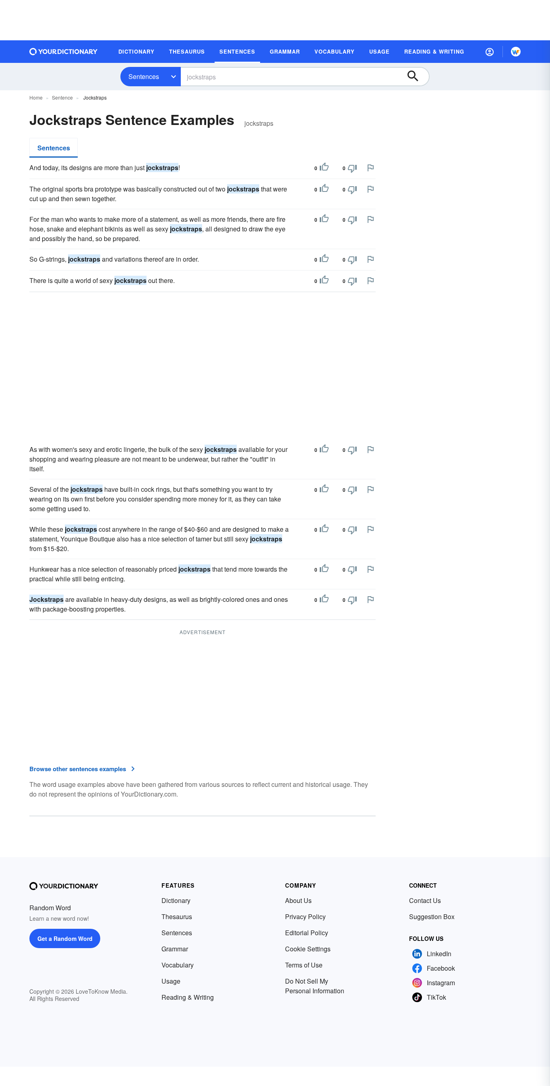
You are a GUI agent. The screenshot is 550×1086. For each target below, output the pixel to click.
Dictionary (175, 900)
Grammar (174, 948)
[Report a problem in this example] (370, 168)
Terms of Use (304, 964)
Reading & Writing (187, 997)
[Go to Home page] (63, 51)
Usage (170, 981)
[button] (489, 51)
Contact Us (425, 900)
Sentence (62, 97)
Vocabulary (177, 964)
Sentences (143, 76)
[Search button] (417, 76)
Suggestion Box (432, 916)
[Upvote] (324, 168)
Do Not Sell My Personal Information (314, 985)
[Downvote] (352, 168)
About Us (298, 900)
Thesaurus (176, 916)
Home (36, 97)
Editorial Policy (306, 932)
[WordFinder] (516, 52)
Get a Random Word (65, 938)
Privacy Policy (305, 916)
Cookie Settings (308, 948)
